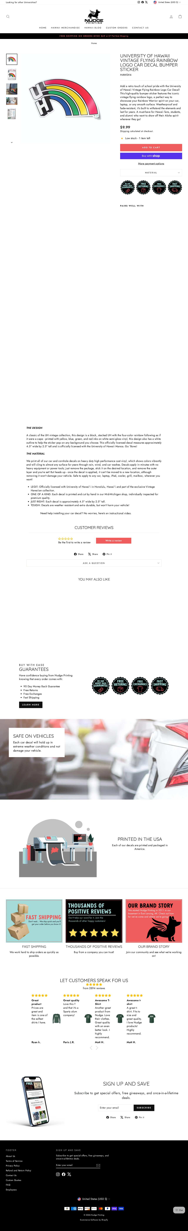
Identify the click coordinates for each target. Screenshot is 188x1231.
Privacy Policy (13, 1165)
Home (43, 27)
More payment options (151, 163)
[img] (94, 984)
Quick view (26, 626)
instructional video (120, 513)
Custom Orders (117, 27)
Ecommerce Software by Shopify (94, 1219)
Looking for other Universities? (21, 2)
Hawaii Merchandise (65, 27)
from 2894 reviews (94, 988)
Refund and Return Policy (18, 1170)
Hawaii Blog (93, 27)
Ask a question (94, 563)
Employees (11, 1189)
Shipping (124, 131)
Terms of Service (14, 1161)
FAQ (8, 1184)
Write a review (113, 540)
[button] (92, 1048)
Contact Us (140, 27)
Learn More (30, 704)
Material (151, 172)
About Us (10, 1156)
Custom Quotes (13, 1180)
